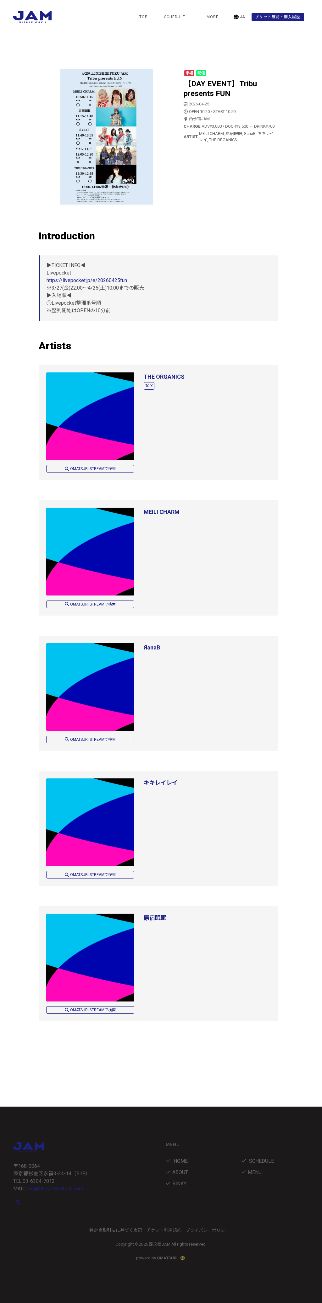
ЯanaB (152, 647)
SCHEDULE (174, 17)
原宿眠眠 (155, 918)
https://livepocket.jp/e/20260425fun (87, 280)
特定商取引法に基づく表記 (115, 1230)
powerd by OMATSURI (157, 1257)
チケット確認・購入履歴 (277, 17)
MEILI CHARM (162, 512)
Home (180, 1161)
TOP (143, 17)
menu (255, 1172)
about (180, 1172)
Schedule (261, 1161)
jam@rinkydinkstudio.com (55, 1189)
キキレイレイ (161, 782)
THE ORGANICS (164, 376)
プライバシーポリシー (208, 1230)
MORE (213, 17)
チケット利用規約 (163, 1230)
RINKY (179, 1184)
